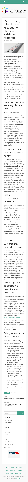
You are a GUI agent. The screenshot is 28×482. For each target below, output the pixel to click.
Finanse (7, 427)
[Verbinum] (14, 10)
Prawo (6, 439)
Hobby (6, 430)
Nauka (6, 434)
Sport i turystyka (9, 441)
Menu (7, 1)
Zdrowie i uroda (9, 444)
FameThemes (18, 478)
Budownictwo (8, 422)
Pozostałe (7, 437)
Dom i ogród (8, 425)
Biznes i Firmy (14, 392)
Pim (4, 40)
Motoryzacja (8, 432)
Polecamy (19, 467)
